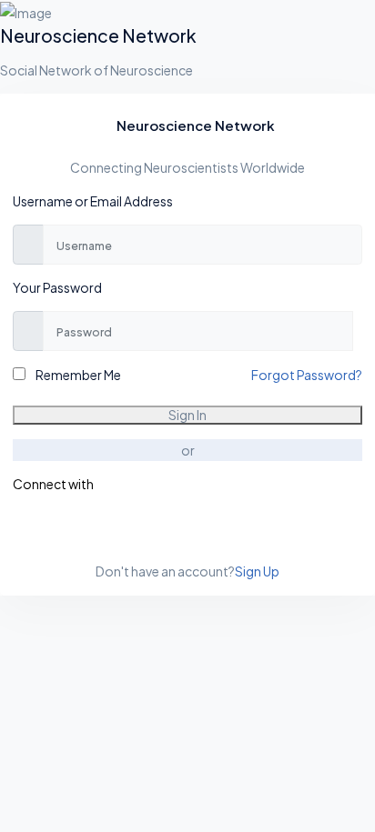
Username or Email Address (93, 201)
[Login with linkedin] (22, 524)
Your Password (57, 287)
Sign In (187, 414)
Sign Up (257, 571)
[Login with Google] (18, 524)
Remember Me (77, 374)
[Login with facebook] (14, 524)
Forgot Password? (306, 374)
